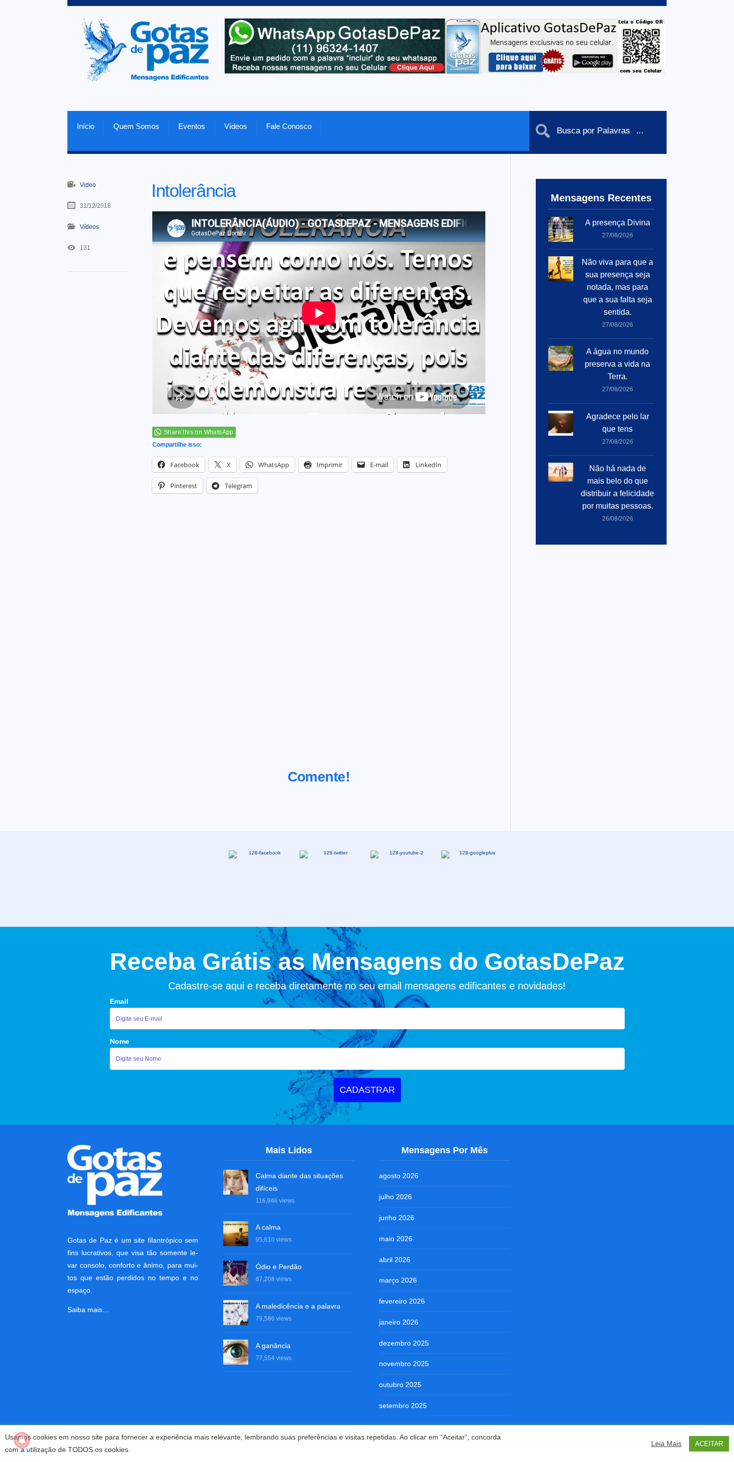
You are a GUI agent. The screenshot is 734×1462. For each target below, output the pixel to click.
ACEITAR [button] (709, 1444)
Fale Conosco (289, 126)
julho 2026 (395, 1197)
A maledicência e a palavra (298, 1306)
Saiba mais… (88, 1310)
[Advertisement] (318, 643)
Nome (119, 1041)
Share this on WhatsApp (199, 432)
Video (88, 184)
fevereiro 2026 (402, 1301)
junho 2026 (396, 1218)
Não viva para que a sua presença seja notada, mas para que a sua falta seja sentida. (617, 287)
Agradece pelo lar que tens (617, 422)
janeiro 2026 (398, 1322)
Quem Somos (136, 126)
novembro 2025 (404, 1364)
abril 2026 (394, 1260)
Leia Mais (666, 1444)
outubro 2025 (400, 1385)
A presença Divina (617, 222)
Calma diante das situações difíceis (299, 1182)
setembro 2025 (403, 1406)
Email (119, 1001)
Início (85, 126)
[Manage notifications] (22, 1440)
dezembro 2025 (404, 1343)
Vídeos (235, 126)
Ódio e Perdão (279, 1267)
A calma (268, 1227)
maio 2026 (395, 1239)
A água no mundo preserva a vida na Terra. (617, 364)
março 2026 (398, 1280)
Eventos (191, 126)
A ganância (273, 1346)
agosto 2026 (398, 1176)
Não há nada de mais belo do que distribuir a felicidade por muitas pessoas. (617, 487)
